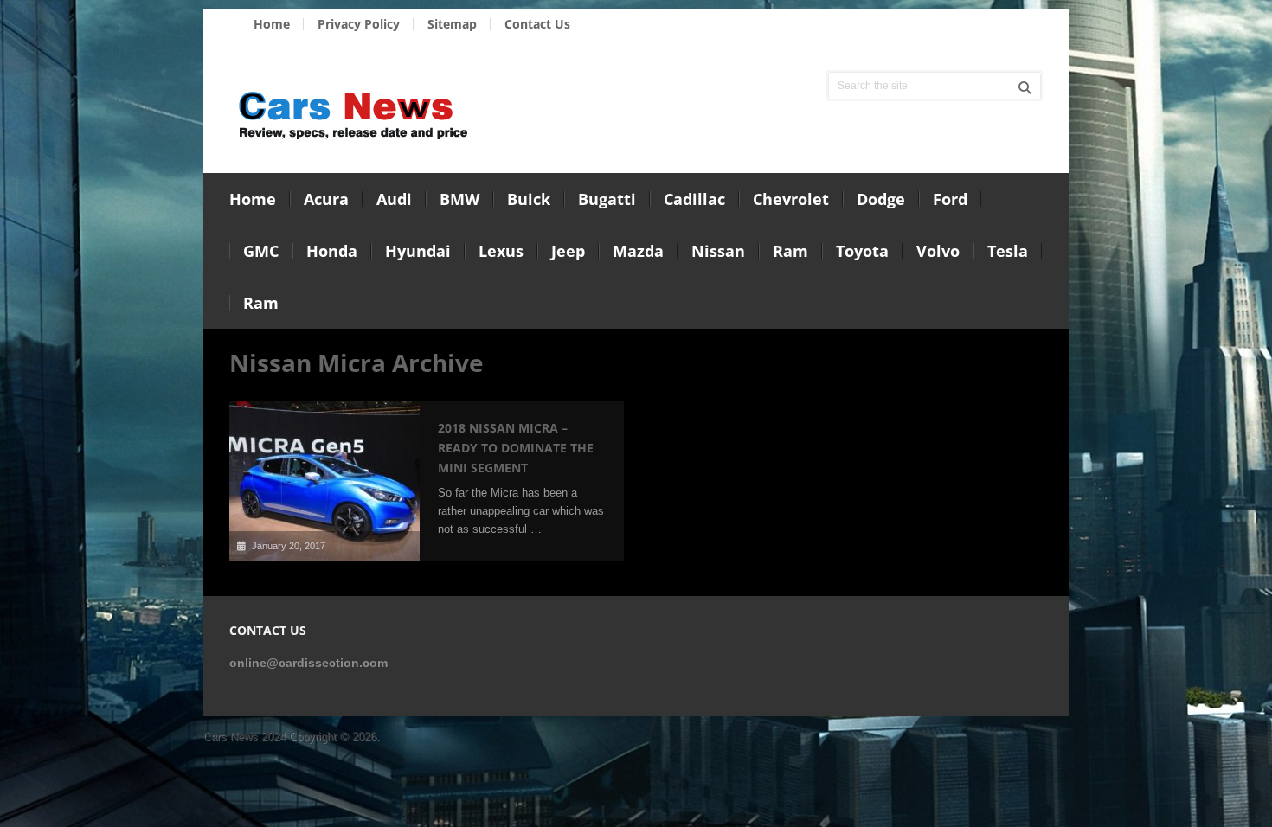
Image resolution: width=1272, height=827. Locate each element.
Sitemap (452, 24)
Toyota (862, 251)
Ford (950, 199)
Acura (326, 199)
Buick (528, 199)
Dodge (881, 199)
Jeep (568, 251)
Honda (331, 251)
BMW (459, 199)
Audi (394, 199)
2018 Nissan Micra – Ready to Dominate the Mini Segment (516, 448)
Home (272, 24)
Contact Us (537, 24)
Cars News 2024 (244, 736)
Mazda (638, 251)
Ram (790, 251)
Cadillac (694, 199)
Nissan (718, 251)
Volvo (938, 251)
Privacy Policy (359, 24)
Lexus (501, 251)
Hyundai (418, 251)
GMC (261, 251)
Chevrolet (791, 199)
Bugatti (607, 199)
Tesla (1007, 251)
